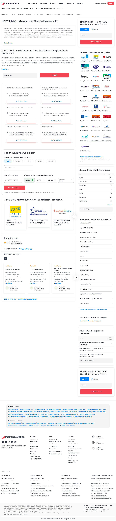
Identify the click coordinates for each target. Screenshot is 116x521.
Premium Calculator (53, 14)
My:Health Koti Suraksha (87, 280)
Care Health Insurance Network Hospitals (14, 222)
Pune (81, 178)
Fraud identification (73, 444)
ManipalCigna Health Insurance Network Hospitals (61, 222)
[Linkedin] (12, 442)
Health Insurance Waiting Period (82, 417)
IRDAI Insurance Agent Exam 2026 (100, 491)
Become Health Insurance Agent (90, 321)
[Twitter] (15, 442)
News (79, 3)
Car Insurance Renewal (7, 478)
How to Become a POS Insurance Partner (102, 488)
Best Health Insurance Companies (40, 481)
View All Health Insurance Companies (91, 157)
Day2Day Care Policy (86, 270)
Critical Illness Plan (85, 223)
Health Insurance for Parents (69, 414)
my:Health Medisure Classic (88, 232)
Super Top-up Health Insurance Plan (80, 412)
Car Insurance (34, 439)
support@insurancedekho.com (16, 445)
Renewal (29, 14)
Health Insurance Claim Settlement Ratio (20, 412)
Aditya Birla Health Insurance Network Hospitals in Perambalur (91, 355)
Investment (33, 451)
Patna (81, 193)
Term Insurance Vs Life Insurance (70, 486)
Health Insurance (13, 409)
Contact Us (71, 439)
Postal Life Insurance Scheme (69, 478)
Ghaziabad (82, 185)
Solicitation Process (73, 453)
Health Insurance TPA (98, 412)
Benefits (21, 14)
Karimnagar (83, 201)
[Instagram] (9, 442)
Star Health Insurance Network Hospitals (38, 221)
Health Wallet (84, 261)
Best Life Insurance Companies (69, 488)
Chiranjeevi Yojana (40, 426)
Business (32, 454)
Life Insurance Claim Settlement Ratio (71, 483)
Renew (60, 3)
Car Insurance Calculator (8, 481)
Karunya (72, 426)
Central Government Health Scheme (58, 426)
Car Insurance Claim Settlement (10, 491)
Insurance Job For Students (98, 495)
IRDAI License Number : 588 (93, 508)
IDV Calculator (5, 486)
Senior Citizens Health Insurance (40, 495)
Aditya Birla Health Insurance (64, 423)
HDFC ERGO (5, 14)
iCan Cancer (84, 265)
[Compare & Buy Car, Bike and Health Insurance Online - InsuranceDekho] (11, 4)
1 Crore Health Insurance (53, 409)
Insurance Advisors (47, 3)
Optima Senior (84, 251)
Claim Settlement (68, 14)
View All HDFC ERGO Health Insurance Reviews (20, 299)
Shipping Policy (53, 446)
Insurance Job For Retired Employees (101, 498)
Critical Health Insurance (38, 488)
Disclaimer (71, 446)
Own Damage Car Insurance (9, 488)
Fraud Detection (53, 444)
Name (83, 35)
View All (110, 205)
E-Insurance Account (55, 454)
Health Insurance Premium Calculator (74, 409)
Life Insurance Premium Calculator (70, 495)
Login (110, 3)
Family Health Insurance (32, 414)
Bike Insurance (34, 441)
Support (69, 3)
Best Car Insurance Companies (9, 493)
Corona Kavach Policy (87, 242)
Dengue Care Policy (86, 289)
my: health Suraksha (86, 228)
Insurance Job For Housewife (99, 493)
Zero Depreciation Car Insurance (10, 483)
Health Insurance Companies (59, 412)
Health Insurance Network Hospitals (60, 417)
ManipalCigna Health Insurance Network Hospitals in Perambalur (92, 349)
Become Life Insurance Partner (99, 486)
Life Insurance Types (66, 481)
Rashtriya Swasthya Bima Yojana (17, 426)
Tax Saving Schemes (36, 458)
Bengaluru (82, 197)
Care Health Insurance (29, 423)
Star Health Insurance (14, 423)
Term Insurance (34, 449)
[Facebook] (3, 442)
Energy (82, 256)
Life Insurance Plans (66, 491)
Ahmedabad (83, 181)
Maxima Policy (84, 275)
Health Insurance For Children (16, 417)
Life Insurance (34, 446)
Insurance (31, 3)
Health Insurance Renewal (15, 414)
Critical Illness (39, 14)
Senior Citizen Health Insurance (50, 414)
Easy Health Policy (85, 284)
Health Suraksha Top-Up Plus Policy (91, 298)
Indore (81, 189)
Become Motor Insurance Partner (100, 481)
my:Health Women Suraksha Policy (91, 294)
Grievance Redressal (55, 441)
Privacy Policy (53, 439)
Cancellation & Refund (55, 451)
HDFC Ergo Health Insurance (45, 423)
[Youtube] (6, 442)
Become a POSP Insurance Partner (100, 478)
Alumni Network (72, 455)
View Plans (95, 42)
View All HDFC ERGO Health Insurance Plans (93, 309)
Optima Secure (85, 303)
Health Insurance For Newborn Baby (37, 417)
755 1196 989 (9, 448)
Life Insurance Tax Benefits (68, 493)
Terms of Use (52, 449)
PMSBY (31, 426)
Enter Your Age (10, 168)
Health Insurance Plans (26, 409)
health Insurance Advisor (41, 412)
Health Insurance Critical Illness (96, 409)
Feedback (71, 441)
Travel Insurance (35, 456)
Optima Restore (85, 247)
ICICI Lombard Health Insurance (84, 423)
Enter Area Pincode (11, 180)
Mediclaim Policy (40, 409)
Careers (70, 458)
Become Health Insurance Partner (100, 483)
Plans (13, 14)
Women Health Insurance (87, 414)
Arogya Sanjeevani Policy (88, 237)
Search (54, 75)
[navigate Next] (74, 216)
